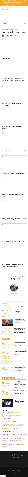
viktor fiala (9, 35)
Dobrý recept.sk (5, 5)
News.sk (12, 5)
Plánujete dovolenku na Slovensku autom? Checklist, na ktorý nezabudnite (20, 392)
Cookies (3, 476)
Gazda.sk (15, 2)
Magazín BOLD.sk (6, 3)
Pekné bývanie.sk (15, 3)
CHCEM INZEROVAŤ (15, 453)
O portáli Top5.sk (15, 457)
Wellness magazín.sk (7, 2)
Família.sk (20, 2)
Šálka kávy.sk (22, 0)
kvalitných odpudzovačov (14, 415)
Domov (3, 29)
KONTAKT (15, 454)
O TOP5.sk (15, 0)
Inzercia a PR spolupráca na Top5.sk (15, 455)
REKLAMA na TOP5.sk (7, 0)
